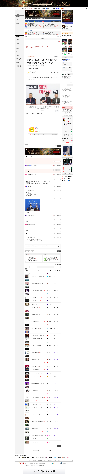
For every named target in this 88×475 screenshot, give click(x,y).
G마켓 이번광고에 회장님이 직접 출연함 (37, 421)
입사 (49, 290)
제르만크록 (50, 400)
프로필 (34, 134)
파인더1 (27, 38)
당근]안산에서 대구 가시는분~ (36, 297)
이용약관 (35, 460)
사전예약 (47, 5)
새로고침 (60, 156)
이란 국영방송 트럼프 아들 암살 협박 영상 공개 (38, 335)
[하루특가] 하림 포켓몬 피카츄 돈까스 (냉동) (67, 115)
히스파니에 (50, 352)
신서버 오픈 (38, 5)
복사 (29, 36)
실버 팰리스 (17, 62)
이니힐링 (38, 131)
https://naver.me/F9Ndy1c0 (29, 167)
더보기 (39, 131)
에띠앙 (49, 283)
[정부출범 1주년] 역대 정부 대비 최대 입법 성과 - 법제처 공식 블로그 (41, 304)
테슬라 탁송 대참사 (34, 428)
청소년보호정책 (44, 460)
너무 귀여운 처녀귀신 (34, 314)
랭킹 (38, 134)
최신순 (31, 156)
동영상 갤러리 (17, 19)
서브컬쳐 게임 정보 (18, 58)
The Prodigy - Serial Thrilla (35, 376)
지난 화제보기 (53, 21)
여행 (16, 54)
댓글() (59, 41)
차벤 (16, 51)
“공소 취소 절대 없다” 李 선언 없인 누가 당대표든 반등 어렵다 (40, 321)
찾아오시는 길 (55, 460)
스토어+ (71, 33)
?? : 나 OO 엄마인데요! (35, 307)
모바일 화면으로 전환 (44, 471)
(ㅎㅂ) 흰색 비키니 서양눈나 (35, 407)
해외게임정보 (17, 55)
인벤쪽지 (36, 131)
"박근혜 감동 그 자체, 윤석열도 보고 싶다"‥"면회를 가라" (39, 362)
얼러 (49, 300)
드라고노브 (50, 297)
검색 (51, 450)
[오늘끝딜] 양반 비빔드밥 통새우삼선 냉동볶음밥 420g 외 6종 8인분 (67, 109)
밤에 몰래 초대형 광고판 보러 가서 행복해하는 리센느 (39, 383)
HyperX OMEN (18, 59)
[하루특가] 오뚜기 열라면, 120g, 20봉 (67, 110)
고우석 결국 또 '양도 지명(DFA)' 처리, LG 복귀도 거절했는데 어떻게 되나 (41, 338)
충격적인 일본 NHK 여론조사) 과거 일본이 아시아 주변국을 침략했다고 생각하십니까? (43, 369)
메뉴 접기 (54, 134)
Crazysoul (50, 359)
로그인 (80, 8)
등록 (58, 246)
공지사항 (59, 460)
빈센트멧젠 (50, 276)
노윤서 (49, 442)
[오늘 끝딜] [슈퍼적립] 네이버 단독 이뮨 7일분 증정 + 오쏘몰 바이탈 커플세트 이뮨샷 (67, 113)
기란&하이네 (43, 5)
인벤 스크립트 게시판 (18, 23)
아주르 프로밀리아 (18, 65)
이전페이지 (51, 251)
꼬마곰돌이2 (50, 328)
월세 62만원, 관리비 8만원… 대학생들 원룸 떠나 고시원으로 (40, 397)
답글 (58, 163)
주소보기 (26, 36)
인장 (30, 134)
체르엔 (49, 397)
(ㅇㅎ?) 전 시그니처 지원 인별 (35, 331)
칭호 (43, 134)
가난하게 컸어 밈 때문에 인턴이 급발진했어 (37, 435)
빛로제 (49, 362)
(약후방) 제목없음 (34, 359)
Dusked (49, 369)
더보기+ (41, 254)
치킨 (49, 414)
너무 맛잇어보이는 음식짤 (35, 328)
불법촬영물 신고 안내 (50, 460)
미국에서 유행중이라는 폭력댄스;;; (36, 431)
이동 (60, 163)
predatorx (50, 376)
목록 (56, 41)
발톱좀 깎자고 (33, 400)
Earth (49, 435)
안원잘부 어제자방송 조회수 (35, 300)
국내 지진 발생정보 (34, 390)
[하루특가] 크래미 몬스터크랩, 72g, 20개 (67, 112)
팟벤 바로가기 (17, 48)
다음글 (28, 251)
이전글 (32, 251)
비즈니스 (32, 460)
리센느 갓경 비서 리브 (34, 366)
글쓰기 (59, 264)
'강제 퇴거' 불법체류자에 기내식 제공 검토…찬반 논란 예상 (39, 290)
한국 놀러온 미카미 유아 (35, 442)
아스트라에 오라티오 (18, 66)
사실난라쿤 (50, 390)
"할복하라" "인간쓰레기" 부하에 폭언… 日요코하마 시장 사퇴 (40, 276)
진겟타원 (50, 304)
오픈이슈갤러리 (59, 36)
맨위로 (55, 251)
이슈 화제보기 (58, 21)
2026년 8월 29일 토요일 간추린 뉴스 (36, 345)
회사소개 (28, 460)
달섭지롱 (50, 345)
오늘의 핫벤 (17, 39)
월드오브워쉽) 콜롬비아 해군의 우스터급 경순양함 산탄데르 (39, 283)
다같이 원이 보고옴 (34, 438)
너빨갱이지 (50, 314)
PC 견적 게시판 (18, 43)
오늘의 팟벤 (17, 40)
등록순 (29, 156)
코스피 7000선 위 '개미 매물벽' (36, 414)
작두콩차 (50, 321)
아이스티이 (50, 438)
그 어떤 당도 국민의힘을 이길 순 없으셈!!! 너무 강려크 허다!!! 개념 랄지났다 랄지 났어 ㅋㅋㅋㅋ (44, 373)
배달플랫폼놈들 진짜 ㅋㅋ (35, 404)
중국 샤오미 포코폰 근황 (35, 352)
